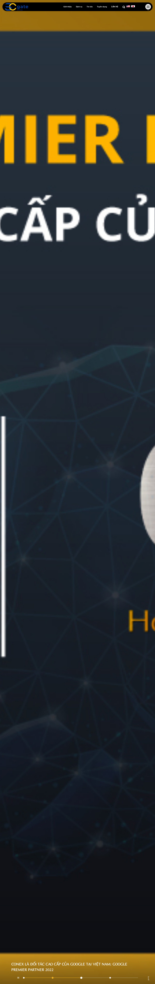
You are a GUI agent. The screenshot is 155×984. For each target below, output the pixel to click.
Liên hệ (114, 7)
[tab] (37, 977)
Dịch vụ (79, 7)
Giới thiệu (67, 7)
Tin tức (90, 7)
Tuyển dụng (102, 7)
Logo (16, 6)
